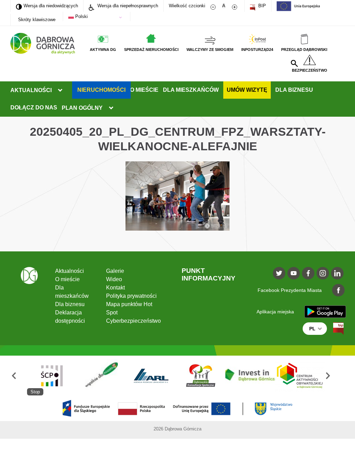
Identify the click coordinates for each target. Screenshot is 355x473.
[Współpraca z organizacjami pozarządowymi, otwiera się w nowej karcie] (101, 375)
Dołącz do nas (33, 107)
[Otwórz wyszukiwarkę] (294, 63)
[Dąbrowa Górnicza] (42, 43)
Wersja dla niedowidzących (47, 5)
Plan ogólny (82, 108)
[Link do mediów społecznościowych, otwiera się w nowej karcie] (279, 273)
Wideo (114, 279)
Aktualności (31, 90)
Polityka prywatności (131, 296)
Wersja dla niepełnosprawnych (127, 5)
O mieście (144, 90)
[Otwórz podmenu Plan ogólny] (111, 108)
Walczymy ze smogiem (210, 49)
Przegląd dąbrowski (304, 49)
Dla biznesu (294, 90)
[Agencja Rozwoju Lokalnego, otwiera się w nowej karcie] (151, 375)
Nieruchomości (101, 90)
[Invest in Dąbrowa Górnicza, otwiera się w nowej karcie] (250, 375)
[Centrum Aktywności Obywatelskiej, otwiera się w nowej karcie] (299, 375)
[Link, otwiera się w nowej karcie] (338, 328)
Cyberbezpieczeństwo (133, 321)
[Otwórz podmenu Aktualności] (60, 90)
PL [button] (312, 328)
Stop (35, 391)
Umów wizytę (247, 90)
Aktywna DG (103, 49)
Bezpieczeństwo (309, 70)
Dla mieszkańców (191, 90)
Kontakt (115, 288)
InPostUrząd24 (257, 49)
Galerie (115, 271)
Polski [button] (81, 16)
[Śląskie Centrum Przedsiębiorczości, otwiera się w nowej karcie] (52, 375)
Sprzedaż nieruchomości (151, 49)
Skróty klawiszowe (36, 19)
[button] (18, 375)
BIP (261, 5)
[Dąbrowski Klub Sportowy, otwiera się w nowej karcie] (200, 375)
